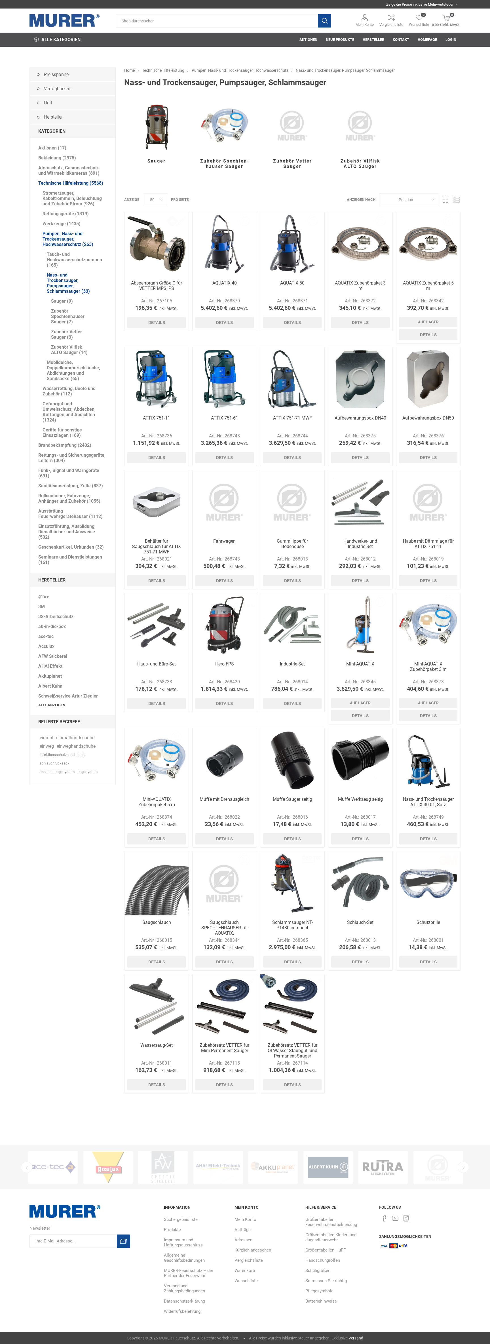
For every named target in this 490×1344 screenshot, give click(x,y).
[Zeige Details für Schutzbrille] (428, 883)
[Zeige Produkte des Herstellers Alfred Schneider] (383, 1167)
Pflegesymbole (319, 1291)
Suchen (324, 21)
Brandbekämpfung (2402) (64, 445)
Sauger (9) (62, 301)
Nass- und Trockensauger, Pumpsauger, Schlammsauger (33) (68, 283)
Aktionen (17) (52, 148)
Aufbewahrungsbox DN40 (360, 418)
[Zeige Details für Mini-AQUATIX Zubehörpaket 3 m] (428, 625)
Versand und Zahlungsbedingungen (184, 1288)
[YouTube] (395, 1218)
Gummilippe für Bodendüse (292, 543)
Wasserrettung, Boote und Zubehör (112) (69, 391)
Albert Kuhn (50, 686)
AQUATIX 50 (292, 283)
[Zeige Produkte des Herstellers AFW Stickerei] (108, 1167)
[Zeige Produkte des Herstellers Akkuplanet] (218, 1167)
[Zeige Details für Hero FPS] (225, 625)
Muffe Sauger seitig (292, 799)
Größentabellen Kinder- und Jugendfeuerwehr (330, 1237)
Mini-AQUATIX (360, 664)
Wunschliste (246, 1280)
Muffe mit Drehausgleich (224, 799)
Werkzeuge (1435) (62, 223)
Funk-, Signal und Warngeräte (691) (68, 473)
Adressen (243, 1239)
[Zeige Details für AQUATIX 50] (292, 244)
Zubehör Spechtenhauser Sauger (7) (68, 316)
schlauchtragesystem (57, 772)
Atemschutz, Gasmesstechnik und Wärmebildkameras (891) (69, 170)
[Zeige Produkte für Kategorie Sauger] (156, 125)
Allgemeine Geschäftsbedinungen (184, 1258)
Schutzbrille (428, 922)
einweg (47, 746)
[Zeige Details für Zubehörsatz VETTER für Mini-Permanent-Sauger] (225, 1006)
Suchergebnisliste (181, 1219)
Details (156, 322)
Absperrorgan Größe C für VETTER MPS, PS (156, 285)
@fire (43, 596)
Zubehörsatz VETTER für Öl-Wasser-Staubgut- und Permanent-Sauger (292, 1050)
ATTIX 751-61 (224, 418)
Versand (356, 1338)
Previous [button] (26, 1167)
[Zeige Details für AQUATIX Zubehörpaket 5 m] (428, 244)
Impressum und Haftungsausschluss (183, 1242)
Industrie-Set (292, 664)
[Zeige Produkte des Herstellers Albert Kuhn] (273, 1167)
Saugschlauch (156, 922)
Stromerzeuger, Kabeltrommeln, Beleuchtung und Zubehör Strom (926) (72, 198)
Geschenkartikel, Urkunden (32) (71, 547)
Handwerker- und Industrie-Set (360, 543)
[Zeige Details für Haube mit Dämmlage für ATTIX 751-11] (428, 502)
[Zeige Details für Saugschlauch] (156, 883)
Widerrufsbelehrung (182, 1311)
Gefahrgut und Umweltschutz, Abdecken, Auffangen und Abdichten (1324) (69, 412)
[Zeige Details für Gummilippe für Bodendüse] (292, 502)
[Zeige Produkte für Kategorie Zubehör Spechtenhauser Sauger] (224, 125)
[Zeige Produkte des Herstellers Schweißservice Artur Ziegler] (328, 1167)
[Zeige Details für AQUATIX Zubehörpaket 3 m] (360, 244)
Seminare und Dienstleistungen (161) (70, 559)
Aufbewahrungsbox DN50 (428, 418)
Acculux (46, 646)
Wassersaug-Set (156, 1045)
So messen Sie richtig (326, 1280)
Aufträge (243, 1229)
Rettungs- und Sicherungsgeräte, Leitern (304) (71, 457)
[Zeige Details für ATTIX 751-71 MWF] (292, 379)
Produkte (172, 1229)
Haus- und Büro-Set (156, 664)
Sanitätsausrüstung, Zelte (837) (70, 485)
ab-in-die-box (52, 626)
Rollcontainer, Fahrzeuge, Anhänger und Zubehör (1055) (69, 498)
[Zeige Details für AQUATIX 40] (225, 244)
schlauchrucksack (54, 763)
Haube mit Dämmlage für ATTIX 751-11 (428, 543)
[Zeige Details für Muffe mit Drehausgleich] (225, 760)
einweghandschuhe (76, 746)
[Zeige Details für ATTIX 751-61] (225, 379)
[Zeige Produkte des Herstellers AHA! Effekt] (163, 1167)
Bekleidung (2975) (57, 158)
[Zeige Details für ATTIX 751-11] (156, 379)
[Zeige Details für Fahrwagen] (225, 502)
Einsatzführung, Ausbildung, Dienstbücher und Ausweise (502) (67, 532)
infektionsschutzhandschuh (62, 755)
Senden (123, 1241)
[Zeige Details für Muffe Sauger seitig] (292, 760)
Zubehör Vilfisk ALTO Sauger (360, 163)
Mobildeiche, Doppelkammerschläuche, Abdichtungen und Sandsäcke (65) (73, 370)
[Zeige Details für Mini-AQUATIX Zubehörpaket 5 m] (156, 760)
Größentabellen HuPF (325, 1250)
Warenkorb (245, 1270)
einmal (46, 737)
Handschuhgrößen (322, 1260)
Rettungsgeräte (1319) (66, 213)
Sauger (156, 161)
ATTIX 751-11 (156, 418)
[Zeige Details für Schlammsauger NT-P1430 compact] (292, 883)
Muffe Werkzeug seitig (360, 799)
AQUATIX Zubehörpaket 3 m (360, 285)
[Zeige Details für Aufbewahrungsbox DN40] (360, 379)
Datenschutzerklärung (184, 1301)
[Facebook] (384, 1218)
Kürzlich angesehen (253, 1250)
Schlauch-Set (360, 922)
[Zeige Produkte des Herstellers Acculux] (53, 1167)
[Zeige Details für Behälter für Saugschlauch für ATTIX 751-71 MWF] (156, 502)
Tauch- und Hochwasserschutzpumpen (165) (74, 260)
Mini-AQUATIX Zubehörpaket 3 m (428, 666)
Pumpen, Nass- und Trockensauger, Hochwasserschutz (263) (68, 239)
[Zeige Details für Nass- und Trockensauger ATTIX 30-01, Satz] (428, 760)
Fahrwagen (224, 541)
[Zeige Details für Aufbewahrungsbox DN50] (428, 379)
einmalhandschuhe (75, 737)
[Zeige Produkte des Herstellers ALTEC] (438, 1167)
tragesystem (87, 772)
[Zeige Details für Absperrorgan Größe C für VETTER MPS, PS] (156, 244)
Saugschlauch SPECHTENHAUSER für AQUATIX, (224, 928)
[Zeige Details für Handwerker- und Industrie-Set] (360, 502)
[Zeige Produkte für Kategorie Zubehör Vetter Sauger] (292, 125)
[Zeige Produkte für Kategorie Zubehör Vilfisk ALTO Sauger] (360, 125)
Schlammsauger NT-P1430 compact (292, 925)
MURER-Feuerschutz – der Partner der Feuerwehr (188, 1273)
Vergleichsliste (391, 24)
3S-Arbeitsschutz (55, 616)
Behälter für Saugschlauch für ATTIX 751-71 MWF (156, 546)
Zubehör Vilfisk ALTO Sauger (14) (69, 349)
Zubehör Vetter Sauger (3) (66, 334)
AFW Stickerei (52, 656)
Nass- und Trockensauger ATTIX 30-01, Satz (428, 802)
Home (129, 70)
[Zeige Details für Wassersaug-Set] (156, 1006)
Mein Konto (365, 24)
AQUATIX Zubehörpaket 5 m (428, 285)
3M (41, 606)
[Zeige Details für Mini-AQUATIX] (360, 625)
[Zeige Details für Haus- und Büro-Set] (156, 625)
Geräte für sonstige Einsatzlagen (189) (62, 432)
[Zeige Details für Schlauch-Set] (360, 883)
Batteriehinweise (321, 1301)
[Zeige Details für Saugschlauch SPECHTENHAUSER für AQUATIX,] (225, 883)
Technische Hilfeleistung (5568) (70, 183)
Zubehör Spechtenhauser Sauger (224, 163)
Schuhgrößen (317, 1270)
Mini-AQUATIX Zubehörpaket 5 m (156, 802)
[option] (53, 1167)
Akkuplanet (50, 676)
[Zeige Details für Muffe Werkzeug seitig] (360, 760)
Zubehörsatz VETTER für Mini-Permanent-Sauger (224, 1047)
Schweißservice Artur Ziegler (68, 696)
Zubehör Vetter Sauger (292, 163)
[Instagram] (406, 1218)
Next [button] (463, 1167)
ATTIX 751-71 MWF (292, 418)
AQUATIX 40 (224, 283)
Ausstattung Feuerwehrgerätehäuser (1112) (70, 513)
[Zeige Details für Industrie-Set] (292, 625)
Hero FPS (224, 664)
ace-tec (46, 636)
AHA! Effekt (50, 666)
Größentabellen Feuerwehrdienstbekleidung (331, 1222)
